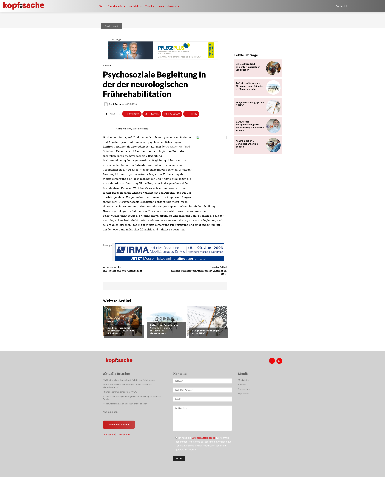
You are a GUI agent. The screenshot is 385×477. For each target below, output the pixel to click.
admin (117, 104)
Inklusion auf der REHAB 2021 (122, 270)
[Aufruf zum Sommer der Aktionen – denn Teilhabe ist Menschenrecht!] (164, 321)
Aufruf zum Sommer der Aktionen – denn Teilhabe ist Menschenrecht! (164, 329)
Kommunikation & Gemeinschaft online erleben (247, 143)
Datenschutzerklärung (203, 437)
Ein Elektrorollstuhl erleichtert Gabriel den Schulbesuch (121, 330)
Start (107, 26)
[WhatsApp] (279, 361)
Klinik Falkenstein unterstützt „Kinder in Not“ (199, 272)
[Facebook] (272, 361)
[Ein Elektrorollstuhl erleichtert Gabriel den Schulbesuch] (122, 321)
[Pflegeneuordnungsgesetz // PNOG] (207, 321)
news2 (115, 26)
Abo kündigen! (110, 411)
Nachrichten (114, 322)
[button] (341, 6)
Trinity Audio (132, 129)
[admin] (106, 104)
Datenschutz (123, 434)
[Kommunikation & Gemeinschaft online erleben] (273, 145)
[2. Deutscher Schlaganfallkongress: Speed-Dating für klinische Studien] (273, 126)
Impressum (109, 434)
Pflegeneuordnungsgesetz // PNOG (205, 332)
